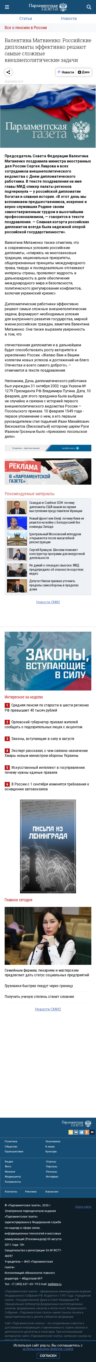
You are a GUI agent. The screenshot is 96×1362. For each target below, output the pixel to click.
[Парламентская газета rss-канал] (71, 1132)
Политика (11, 1141)
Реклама (31, 1191)
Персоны (51, 1166)
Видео (9, 1161)
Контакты (11, 1191)
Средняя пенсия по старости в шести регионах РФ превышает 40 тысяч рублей (47, 707)
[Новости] (66, 72)
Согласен (48, 1356)
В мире (50, 1146)
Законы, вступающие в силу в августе (42, 738)
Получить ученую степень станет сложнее (39, 996)
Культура (51, 1151)
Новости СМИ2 (48, 602)
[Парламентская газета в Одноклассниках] (87, 1132)
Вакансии (51, 1191)
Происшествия (14, 1151)
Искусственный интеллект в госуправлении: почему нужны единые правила (45, 770)
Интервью (52, 1176)
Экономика (52, 1141)
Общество (11, 1146)
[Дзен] (83, 72)
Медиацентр (13, 1176)
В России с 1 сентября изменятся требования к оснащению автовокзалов (47, 786)
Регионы (51, 1171)
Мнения (10, 1171)
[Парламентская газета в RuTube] (92, 1132)
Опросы (51, 1161)
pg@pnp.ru (55, 1284)
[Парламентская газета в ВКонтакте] (76, 1132)
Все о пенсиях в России (26, 27)
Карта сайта (83, 1206)
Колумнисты (13, 1181)
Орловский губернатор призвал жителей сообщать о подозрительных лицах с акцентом (43, 724)
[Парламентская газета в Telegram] (81, 1132)
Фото (8, 1166)
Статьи (25, 18)
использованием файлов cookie (48, 1349)
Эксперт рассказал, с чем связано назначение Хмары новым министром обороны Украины (46, 753)
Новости (69, 18)
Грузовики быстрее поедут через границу (39, 985)
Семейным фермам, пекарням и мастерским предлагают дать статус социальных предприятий (47, 972)
